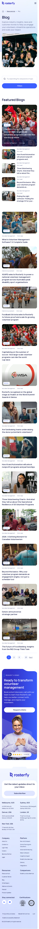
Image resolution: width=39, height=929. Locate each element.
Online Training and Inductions (25, 845)
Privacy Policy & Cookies (8, 914)
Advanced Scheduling (26, 850)
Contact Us (5, 844)
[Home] (3, 11)
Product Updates (6, 892)
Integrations (23, 865)
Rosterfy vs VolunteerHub (27, 873)
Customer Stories (6, 877)
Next (30, 657)
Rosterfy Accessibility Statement (11, 918)
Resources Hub (11, 11)
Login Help (5, 848)
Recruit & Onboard (25, 841)
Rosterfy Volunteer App (26, 859)
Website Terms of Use (24, 914)
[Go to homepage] (8, 3)
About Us (4, 841)
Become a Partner (7, 854)
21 (26, 657)
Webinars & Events (7, 886)
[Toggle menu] (35, 3)
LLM (34, 914)
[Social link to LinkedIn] (4, 902)
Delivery (22, 862)
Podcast (4, 889)
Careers (4, 851)
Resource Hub (6, 873)
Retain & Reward (24, 853)
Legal (3, 857)
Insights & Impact (25, 856)
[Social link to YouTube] (10, 902)
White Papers (5, 883)
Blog (3, 880)
